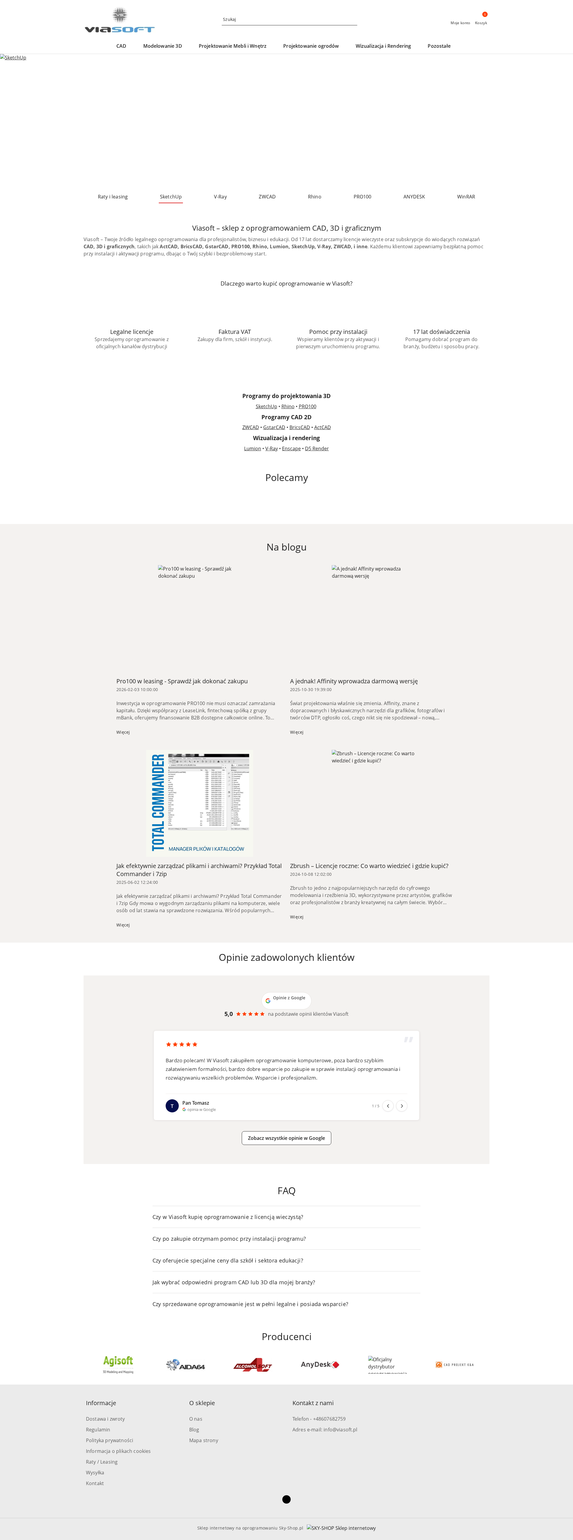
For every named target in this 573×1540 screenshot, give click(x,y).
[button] (124, 46)
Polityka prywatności (109, 1440)
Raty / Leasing (102, 1462)
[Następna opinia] (401, 1106)
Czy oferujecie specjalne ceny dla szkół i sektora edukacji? (228, 1260)
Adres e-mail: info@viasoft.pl (325, 1429)
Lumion (252, 448)
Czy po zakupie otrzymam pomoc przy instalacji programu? (229, 1238)
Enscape (291, 448)
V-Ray (271, 448)
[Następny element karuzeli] (486, 1365)
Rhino (288, 406)
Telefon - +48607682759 (319, 1419)
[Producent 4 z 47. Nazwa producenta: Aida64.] (118, 1365)
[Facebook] (286, 1499)
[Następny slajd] (560, 121)
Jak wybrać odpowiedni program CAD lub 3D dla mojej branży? (234, 1282)
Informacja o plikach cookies (118, 1451)
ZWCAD (250, 427)
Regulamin (98, 1429)
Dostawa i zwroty (105, 1419)
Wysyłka (95, 1472)
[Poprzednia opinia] (388, 1106)
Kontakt (95, 1483)
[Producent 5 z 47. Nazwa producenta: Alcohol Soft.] (185, 1365)
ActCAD (322, 427)
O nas (195, 1419)
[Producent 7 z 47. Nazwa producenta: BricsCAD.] (320, 1365)
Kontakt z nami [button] (313, 1403)
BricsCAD (299, 427)
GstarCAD (274, 427)
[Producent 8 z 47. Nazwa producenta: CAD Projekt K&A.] (387, 1365)
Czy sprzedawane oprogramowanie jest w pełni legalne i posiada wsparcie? (251, 1304)
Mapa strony (203, 1440)
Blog (194, 1429)
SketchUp (266, 406)
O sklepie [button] (202, 1403)
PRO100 (307, 406)
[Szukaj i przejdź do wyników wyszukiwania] (353, 19)
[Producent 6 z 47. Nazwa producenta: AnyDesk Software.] (252, 1365)
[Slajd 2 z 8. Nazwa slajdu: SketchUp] (286, 121)
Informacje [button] (101, 1403)
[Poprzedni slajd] (13, 121)
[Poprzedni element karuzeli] (86, 1365)
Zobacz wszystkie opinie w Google (286, 1138)
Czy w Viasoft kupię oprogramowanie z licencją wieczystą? (228, 1216)
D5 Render (317, 448)
